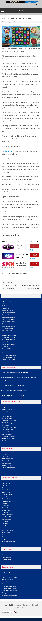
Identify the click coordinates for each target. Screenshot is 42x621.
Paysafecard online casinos (9, 588)
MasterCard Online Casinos (9, 577)
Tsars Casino (5, 487)
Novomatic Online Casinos (9, 427)
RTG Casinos (5, 407)
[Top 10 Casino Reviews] (21, 6)
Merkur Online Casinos (8, 438)
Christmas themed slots (8, 467)
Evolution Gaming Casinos (9, 420)
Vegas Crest (5, 534)
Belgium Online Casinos (9, 355)
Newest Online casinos (8, 344)
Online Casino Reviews (8, 312)
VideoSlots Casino (7, 526)
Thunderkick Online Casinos (10, 441)
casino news (11, 273)
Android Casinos (6, 557)
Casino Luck (5, 496)
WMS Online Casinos (8, 429)
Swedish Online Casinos (8, 317)
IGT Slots (4, 454)
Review (32, 250)
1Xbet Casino (6, 492)
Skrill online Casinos (8, 572)
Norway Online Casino (8, 321)
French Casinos (6, 348)
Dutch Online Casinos (8, 319)
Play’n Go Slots (6, 463)
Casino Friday (6, 483)
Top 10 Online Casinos (8, 339)
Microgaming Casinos (8, 409)
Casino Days (5, 485)
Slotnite (4, 539)
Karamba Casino (6, 501)
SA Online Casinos (7, 330)
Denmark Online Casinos (9, 335)
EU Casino (5, 521)
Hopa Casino (5, 523)
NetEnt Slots (5, 456)
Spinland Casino (6, 510)
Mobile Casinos (6, 555)
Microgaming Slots (7, 458)
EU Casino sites (6, 306)
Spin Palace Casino (7, 528)
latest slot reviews (21, 273)
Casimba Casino (6, 499)
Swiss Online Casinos (8, 333)
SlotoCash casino (7, 494)
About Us (18, 605)
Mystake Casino (6, 490)
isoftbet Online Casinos (8, 432)
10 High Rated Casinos (8, 541)
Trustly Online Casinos (8, 593)
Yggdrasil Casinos (7, 434)
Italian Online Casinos (8, 346)
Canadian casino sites (8, 308)
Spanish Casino (6, 351)
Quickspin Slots (6, 461)
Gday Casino (5, 503)
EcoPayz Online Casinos (9, 586)
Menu (21, 10)
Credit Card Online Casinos (9, 595)
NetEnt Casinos (6, 414)
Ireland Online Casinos (8, 357)
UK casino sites (6, 303)
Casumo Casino (6, 508)
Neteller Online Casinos (8, 575)
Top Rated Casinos (7, 324)
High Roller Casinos (7, 342)
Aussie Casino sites (7, 310)
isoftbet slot (8, 151)
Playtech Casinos (7, 412)
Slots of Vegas (6, 532)
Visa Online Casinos (7, 579)
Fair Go (4, 537)
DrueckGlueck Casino (8, 517)
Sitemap (34, 605)
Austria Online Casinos (8, 353)
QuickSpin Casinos (7, 416)
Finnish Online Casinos (8, 315)
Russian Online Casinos (8, 359)
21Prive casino (6, 505)
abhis (5, 22)
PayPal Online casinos (8, 581)
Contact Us (26, 605)
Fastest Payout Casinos (8, 326)
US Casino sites (6, 301)
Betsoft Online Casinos (8, 436)
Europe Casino (6, 470)
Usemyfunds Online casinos (9, 590)
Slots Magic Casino (7, 512)
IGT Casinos (5, 425)
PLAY (35, 246)
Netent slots (5, 584)
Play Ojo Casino (6, 519)
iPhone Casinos (6, 559)
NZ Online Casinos (7, 328)
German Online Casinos (8, 337)
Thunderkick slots (7, 465)
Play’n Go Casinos (7, 418)
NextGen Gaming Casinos (9, 423)
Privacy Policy (21, 608)
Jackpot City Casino (7, 530)
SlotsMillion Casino (7, 514)
